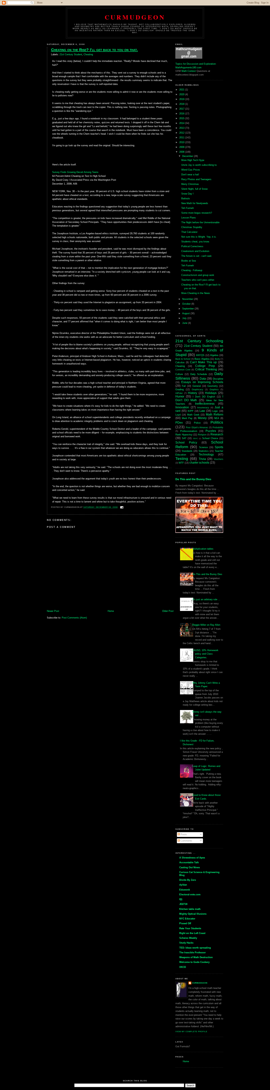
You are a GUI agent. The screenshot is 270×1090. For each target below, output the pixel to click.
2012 (182, 132)
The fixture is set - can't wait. (196, 256)
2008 (182, 151)
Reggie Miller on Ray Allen (206, 624)
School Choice (210, 438)
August (186, 313)
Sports (219, 447)
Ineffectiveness (205, 403)
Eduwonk (184, 889)
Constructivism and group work (197, 275)
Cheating (88, 54)
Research (216, 434)
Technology (206, 454)
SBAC (195, 438)
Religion (202, 434)
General (196, 386)
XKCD (182, 967)
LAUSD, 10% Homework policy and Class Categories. (205, 654)
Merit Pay (187, 418)
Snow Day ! (187, 193)
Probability (218, 427)
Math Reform (214, 414)
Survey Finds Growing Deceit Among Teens (75, 172)
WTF (181, 462)
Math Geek (193, 414)
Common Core (182, 369)
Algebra (214, 355)
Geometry (212, 386)
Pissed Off (185, 923)
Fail (184, 386)
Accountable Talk (189, 862)
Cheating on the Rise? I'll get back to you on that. (94, 50)
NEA (216, 418)
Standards (187, 451)
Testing (181, 458)
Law (202, 410)
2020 (182, 94)
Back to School (182, 359)
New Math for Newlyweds (194, 203)
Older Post (168, 611)
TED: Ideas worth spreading (195, 947)
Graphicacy (197, 389)
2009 (182, 147)
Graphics (214, 389)
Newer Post (53, 611)
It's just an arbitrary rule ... (206, 599)
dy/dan (183, 884)
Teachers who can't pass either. (198, 279)
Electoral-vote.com (190, 894)
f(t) (180, 899)
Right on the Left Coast (192, 933)
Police (197, 422)
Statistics (204, 451)
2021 (182, 89)
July (184, 318)
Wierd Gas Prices (190, 169)
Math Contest (188, 71)
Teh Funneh (187, 208)
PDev (179, 422)
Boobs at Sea (188, 260)
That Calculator (189, 232)
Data (203, 378)
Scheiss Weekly (188, 938)
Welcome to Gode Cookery (194, 962)
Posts (183, 834)
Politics (216, 422)
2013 (182, 128)
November (188, 299)
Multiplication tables (202, 548)
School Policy (186, 442)
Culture (179, 374)
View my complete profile (191, 1032)
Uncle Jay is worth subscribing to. (199, 165)
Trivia (202, 458)
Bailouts (185, 198)
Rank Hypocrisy (183, 434)
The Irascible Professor (192, 952)
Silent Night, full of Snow (194, 188)
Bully (217, 359)
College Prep (205, 365)
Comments (186, 840)
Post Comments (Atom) (74, 617)
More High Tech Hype (192, 160)
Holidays (211, 393)
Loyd (178, 414)
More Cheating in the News (195, 293)
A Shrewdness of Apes (192, 857)
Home (111, 611)
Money (202, 418)
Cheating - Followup (191, 270)
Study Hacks (186, 942)
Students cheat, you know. (195, 241)
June (185, 323)
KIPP (190, 411)
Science (203, 447)
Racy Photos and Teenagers (196, 179)
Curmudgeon (135, 17)
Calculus (180, 362)
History (192, 393)
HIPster (179, 393)
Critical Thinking (206, 369)
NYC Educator (187, 918)
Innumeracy (203, 407)
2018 (182, 104)
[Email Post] (121, 507)
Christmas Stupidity (191, 227)
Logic (215, 411)
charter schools (199, 462)
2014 (182, 123)
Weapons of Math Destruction (196, 957)
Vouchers (218, 459)
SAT (184, 438)
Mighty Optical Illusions (192, 913)
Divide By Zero (187, 880)
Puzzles (211, 430)
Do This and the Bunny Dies (193, 479)
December (188, 156)
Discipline (218, 378)
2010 (182, 142)
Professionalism (188, 431)
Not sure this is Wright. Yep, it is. (199, 236)
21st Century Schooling (199, 341)
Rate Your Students (190, 928)
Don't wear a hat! (190, 174)
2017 (182, 108)
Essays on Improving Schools (202, 382)
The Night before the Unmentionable (200, 222)
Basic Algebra (202, 359)
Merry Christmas (190, 184)
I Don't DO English (204, 396)
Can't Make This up (203, 362)
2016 (182, 113)
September (188, 308)
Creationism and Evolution (195, 251)
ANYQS (200, 355)
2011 (182, 137)
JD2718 (183, 904)
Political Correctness (192, 246)
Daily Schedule (198, 374)
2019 (182, 99)
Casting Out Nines (189, 867)
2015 (182, 118)
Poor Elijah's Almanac (197, 427)
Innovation (182, 407)
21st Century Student (71, 54)
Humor (179, 396)
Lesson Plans (188, 217)
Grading (179, 389)
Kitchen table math (190, 909)
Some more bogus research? (196, 212)
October (186, 303)
